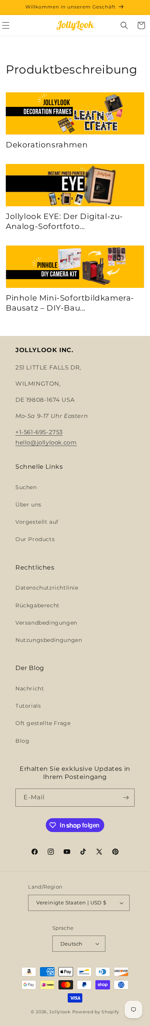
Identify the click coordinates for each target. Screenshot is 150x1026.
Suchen (26, 487)
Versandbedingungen (46, 622)
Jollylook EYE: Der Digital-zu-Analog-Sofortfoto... (64, 221)
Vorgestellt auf (36, 521)
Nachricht (29, 688)
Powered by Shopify (96, 1011)
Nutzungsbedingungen (48, 640)
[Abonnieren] (125, 798)
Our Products (35, 539)
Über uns (28, 504)
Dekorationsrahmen (47, 144)
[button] (124, 25)
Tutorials (28, 705)
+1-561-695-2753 (39, 432)
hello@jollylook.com (46, 442)
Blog (22, 740)
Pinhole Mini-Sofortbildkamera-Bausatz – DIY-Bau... (70, 302)
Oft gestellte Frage (42, 723)
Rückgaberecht (37, 605)
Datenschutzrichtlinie (46, 587)
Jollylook (59, 1011)
